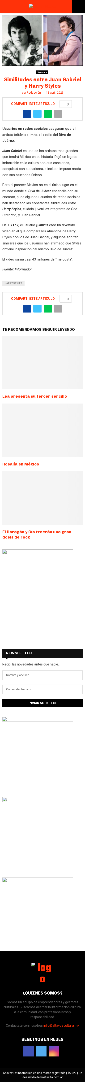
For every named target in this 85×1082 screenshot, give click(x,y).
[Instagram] (54, 1051)
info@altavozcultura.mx (61, 1025)
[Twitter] (41, 1051)
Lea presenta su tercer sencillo (34, 396)
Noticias (42, 72)
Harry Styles (13, 283)
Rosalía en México (20, 464)
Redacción (34, 92)
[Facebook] (28, 1051)
